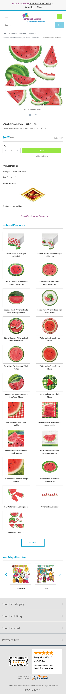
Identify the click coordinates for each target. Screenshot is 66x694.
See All (32, 542)
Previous (6, 574)
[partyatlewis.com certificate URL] (33, 677)
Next (60, 574)
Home (5, 33)
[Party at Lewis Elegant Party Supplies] (33, 16)
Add (42, 150)
